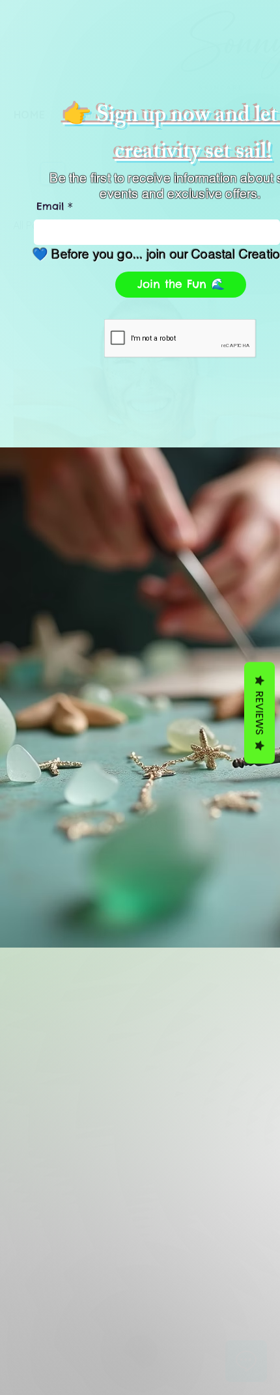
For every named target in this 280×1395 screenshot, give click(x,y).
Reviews (259, 713)
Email (50, 206)
